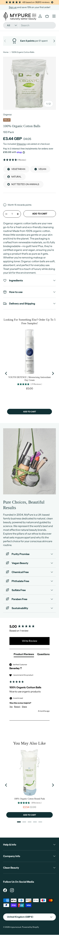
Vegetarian (18, 169)
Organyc (7, 114)
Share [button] (24, 706)
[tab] (24, 654)
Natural (16, 176)
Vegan (42, 169)
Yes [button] (11, 706)
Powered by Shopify (30, 927)
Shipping (21, 143)
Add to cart (39, 213)
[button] (29, 160)
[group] (29, 626)
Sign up (13, 7)
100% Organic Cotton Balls (22, 52)
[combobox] (29, 25)
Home (5, 52)
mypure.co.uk (15, 927)
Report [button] (17, 706)
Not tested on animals (25, 184)
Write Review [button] (29, 640)
